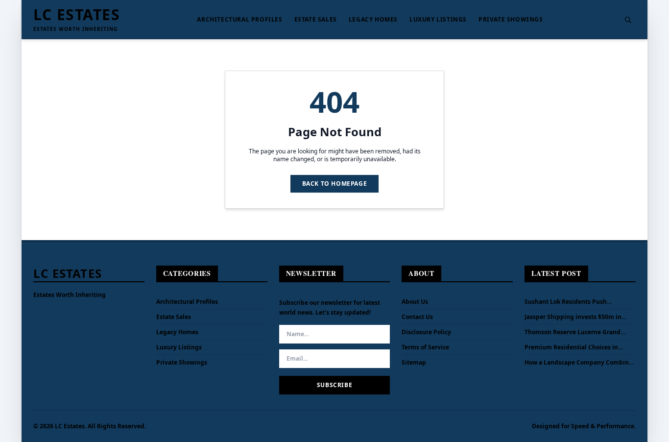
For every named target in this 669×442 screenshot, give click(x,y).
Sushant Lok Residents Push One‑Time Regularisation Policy (571, 302)
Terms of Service (425, 347)
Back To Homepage (334, 183)
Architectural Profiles (239, 20)
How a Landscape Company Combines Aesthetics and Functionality (580, 363)
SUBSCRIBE (334, 385)
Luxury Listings (438, 20)
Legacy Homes (373, 20)
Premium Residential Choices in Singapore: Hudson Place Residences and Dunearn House (578, 347)
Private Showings (510, 20)
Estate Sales (315, 20)
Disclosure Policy (426, 332)
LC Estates (76, 15)
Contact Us (417, 317)
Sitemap (414, 362)
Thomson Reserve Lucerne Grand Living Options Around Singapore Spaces (573, 332)
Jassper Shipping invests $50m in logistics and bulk (573, 317)
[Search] (628, 19)
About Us (415, 301)
